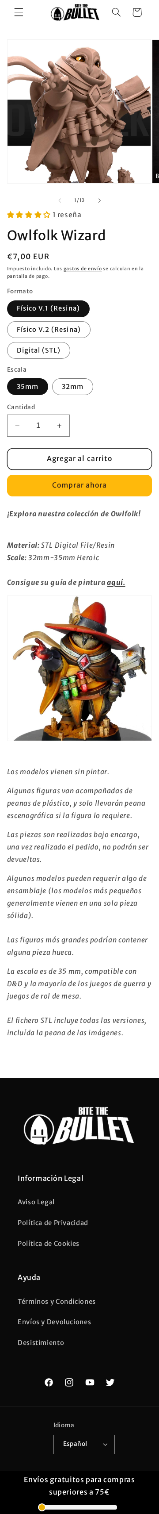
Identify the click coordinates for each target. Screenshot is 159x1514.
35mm (27, 387)
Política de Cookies (49, 1244)
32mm (72, 387)
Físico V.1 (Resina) (48, 308)
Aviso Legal (36, 1202)
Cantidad (21, 407)
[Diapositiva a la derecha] (99, 200)
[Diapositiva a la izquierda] (59, 200)
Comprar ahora (79, 485)
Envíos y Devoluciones (54, 1322)
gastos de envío (83, 269)
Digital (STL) (39, 350)
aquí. (116, 582)
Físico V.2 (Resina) (49, 330)
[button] (18, 12)
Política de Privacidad (53, 1223)
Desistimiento (41, 1343)
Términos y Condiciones (57, 1302)
